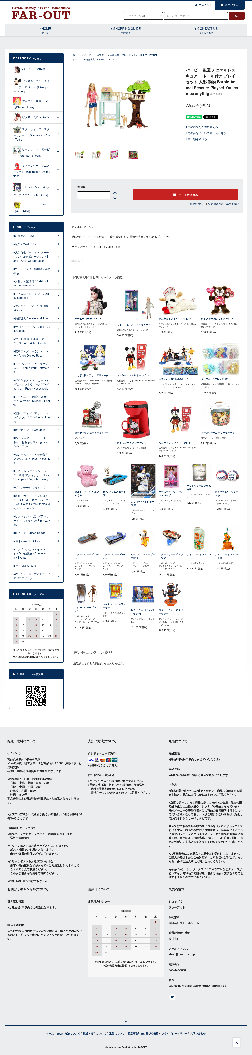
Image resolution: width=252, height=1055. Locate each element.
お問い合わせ (198, 1033)
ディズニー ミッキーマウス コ (133, 442)
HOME (46, 30)
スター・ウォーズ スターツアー (171, 556)
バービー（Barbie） (94, 54)
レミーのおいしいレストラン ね (143, 611)
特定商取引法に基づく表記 (223, 204)
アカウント (205, 5)
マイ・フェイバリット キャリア (134, 324)
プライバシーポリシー (174, 1033)
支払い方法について (68, 1033)
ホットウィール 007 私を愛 (199, 487)
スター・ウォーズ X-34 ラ (87, 556)
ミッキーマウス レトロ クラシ (133, 375)
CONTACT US (207, 30)
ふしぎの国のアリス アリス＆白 (91, 375)
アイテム (232, 5)
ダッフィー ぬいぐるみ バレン (217, 318)
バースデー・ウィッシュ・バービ (171, 493)
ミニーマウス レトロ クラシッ (175, 442)
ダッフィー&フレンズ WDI (215, 379)
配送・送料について (94, 1033)
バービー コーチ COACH (88, 318)
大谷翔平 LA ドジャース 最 (142, 503)
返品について (197, 204)
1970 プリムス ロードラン (114, 493)
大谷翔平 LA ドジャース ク (226, 493)
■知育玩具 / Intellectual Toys (99, 59)
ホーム (76, 54)
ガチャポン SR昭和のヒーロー (175, 379)
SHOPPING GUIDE (126, 30)
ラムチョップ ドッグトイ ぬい (175, 318)
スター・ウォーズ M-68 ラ (114, 556)
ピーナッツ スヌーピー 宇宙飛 (143, 556)
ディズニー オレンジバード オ (227, 556)
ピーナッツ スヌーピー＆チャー (91, 432)
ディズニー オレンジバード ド (199, 556)
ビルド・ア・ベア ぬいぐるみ (87, 493)
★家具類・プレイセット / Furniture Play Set (133, 54)
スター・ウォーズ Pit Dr (86, 609)
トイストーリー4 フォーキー (114, 605)
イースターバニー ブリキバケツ (218, 432)
